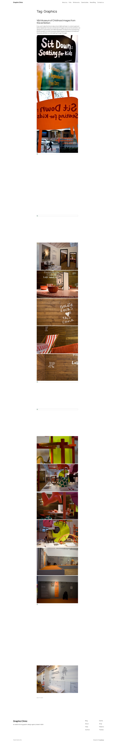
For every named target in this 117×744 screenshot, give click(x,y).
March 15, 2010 (40, 697)
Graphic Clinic (18, 2)
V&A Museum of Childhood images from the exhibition (56, 21)
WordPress (101, 740)
